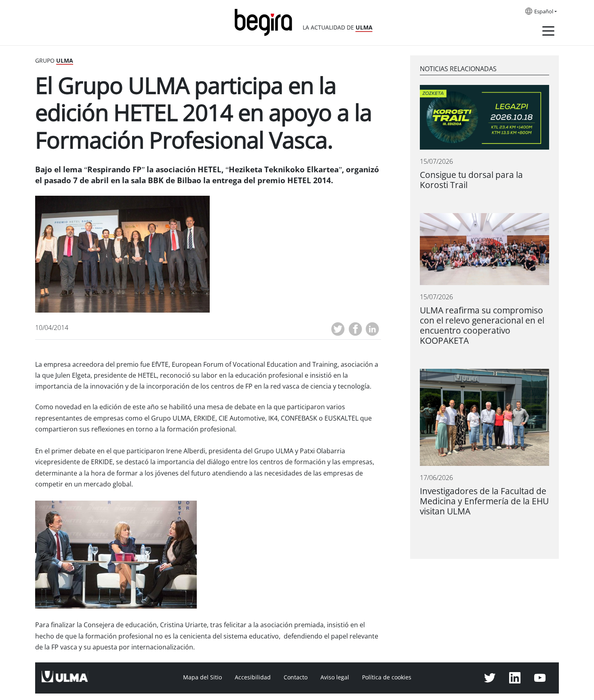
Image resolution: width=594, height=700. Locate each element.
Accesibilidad (253, 677)
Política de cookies (386, 677)
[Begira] (266, 21)
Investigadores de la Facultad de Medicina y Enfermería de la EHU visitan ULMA (484, 501)
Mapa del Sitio (202, 677)
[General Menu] (548, 32)
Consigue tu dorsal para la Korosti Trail (471, 180)
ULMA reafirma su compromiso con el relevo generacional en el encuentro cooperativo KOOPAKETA (482, 325)
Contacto (296, 677)
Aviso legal (334, 677)
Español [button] (543, 12)
